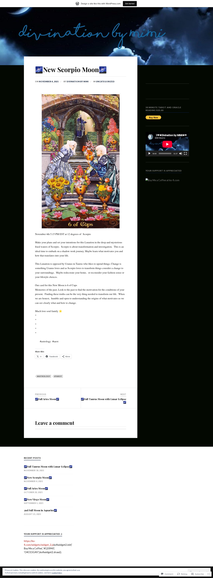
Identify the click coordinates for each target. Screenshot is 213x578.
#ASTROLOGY (43, 376)
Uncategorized (105, 81)
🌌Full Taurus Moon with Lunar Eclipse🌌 (48, 466)
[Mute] (180, 153)
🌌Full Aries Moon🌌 (36, 488)
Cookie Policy (57, 573)
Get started (129, 3)
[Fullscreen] (185, 153)
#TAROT (58, 376)
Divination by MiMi (78, 81)
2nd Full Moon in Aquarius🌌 (40, 510)
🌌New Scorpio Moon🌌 (38, 477)
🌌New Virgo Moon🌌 (36, 499)
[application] (167, 144)
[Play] (149, 153)
